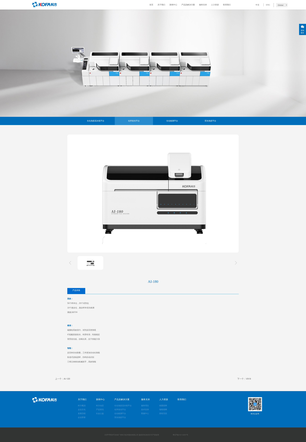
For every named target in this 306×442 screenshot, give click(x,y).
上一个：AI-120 (62, 378)
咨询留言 (302, 31)
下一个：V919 (244, 378)
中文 (257, 5)
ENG (268, 5)
